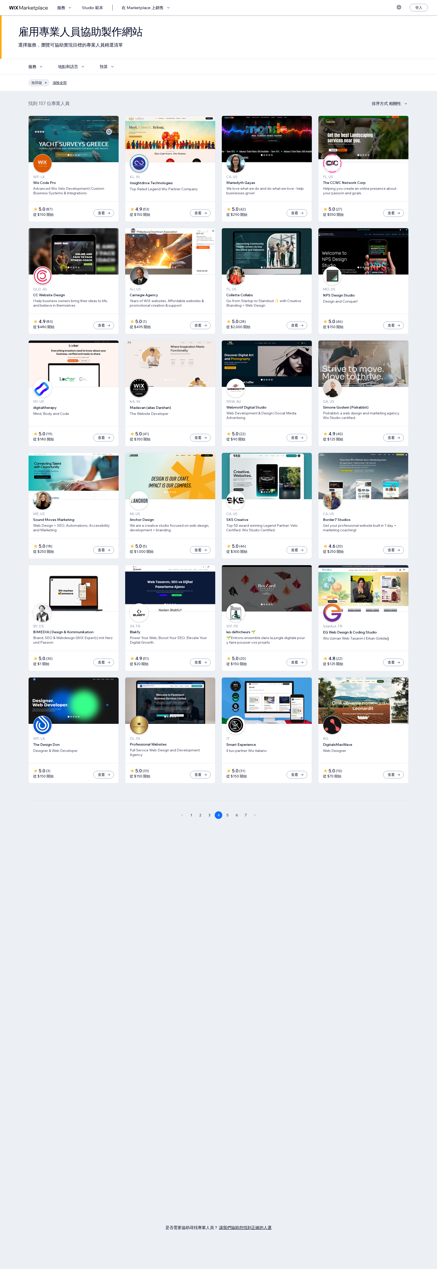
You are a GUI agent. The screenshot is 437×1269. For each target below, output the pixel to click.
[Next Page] (255, 815)
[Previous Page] (182, 815)
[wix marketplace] (28, 8)
